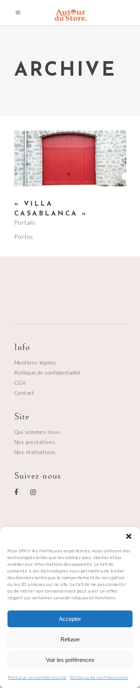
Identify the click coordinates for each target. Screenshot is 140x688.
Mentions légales (35, 362)
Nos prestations (34, 442)
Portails (25, 222)
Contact (24, 392)
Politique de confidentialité (37, 677)
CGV (20, 382)
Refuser (70, 639)
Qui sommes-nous (37, 432)
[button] (129, 536)
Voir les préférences (70, 660)
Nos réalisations (35, 452)
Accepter (70, 619)
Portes (24, 236)
